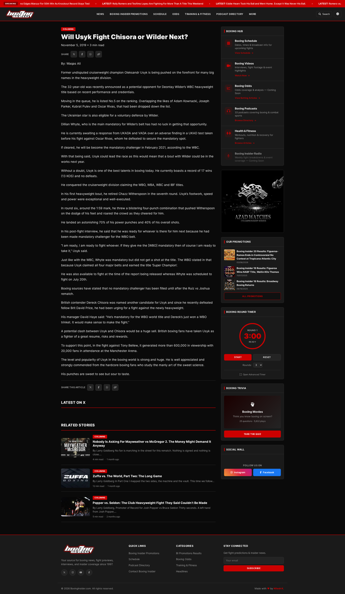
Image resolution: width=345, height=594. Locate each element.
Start (238, 357)
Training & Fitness (198, 14)
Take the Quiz (252, 434)
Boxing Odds (183, 559)
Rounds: (247, 365)
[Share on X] (74, 54)
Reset (267, 357)
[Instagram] (72, 572)
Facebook (268, 472)
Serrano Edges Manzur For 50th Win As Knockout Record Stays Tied (46, 3)
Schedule (160, 14)
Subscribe (254, 568)
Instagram (239, 472)
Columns (68, 29)
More (252, 14)
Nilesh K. (279, 588)
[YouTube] (81, 572)
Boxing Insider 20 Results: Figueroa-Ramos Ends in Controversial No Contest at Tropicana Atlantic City (257, 255)
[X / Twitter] (64, 572)
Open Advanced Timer (253, 374)
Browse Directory (244, 120)
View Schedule (243, 53)
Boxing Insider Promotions (129, 14)
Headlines (182, 571)
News (100, 14)
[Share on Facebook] (82, 54)
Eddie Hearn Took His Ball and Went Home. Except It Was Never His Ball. (261, 3)
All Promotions (252, 296)
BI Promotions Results (188, 553)
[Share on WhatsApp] (90, 54)
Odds (175, 14)
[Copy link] (98, 54)
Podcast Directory (229, 14)
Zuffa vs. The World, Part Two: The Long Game (127, 476)
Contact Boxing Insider (142, 571)
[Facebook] (89, 572)
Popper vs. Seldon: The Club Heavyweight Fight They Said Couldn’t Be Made (150, 503)
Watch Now (241, 75)
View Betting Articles (246, 98)
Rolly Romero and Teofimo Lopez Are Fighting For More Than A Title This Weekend (152, 3)
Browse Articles (243, 143)
